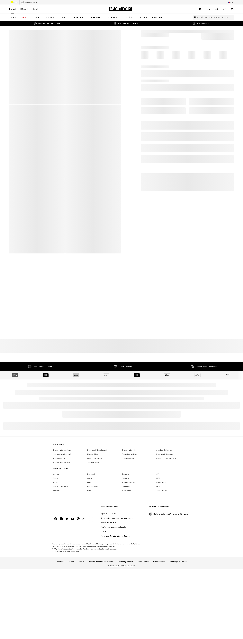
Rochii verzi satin (60, 450)
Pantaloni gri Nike (129, 446)
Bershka (125, 470)
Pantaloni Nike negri (165, 446)
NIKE (89, 483)
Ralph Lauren (92, 479)
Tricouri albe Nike (129, 442)
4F (157, 466)
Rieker (55, 474)
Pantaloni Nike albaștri (97, 442)
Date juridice (143, 554)
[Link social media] (55, 511)
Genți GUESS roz (94, 450)
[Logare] (208, 9)
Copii (35, 9)
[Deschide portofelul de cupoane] (200, 9)
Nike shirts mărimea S (62, 446)
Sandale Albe (93, 455)
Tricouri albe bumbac (62, 442)
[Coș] (232, 9)
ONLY (89, 470)
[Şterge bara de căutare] (231, 17)
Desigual (91, 466)
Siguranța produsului (178, 554)
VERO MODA (161, 483)
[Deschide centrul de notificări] (216, 9)
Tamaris (125, 466)
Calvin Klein (161, 474)
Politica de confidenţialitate (85, 415)
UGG (158, 470)
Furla (89, 474)
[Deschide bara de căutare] (194, 17)
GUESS (159, 479)
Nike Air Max (92, 446)
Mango (56, 466)
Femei (12, 9)
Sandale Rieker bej (164, 442)
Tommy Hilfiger (128, 474)
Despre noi (60, 554)
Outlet (15, 2)
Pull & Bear (126, 483)
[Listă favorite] (224, 9)
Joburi (81, 554)
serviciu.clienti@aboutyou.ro (97, 417)
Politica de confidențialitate (101, 554)
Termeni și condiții (125, 554)
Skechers (56, 483)
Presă (71, 554)
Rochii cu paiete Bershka (166, 450)
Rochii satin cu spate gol (63, 455)
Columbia (126, 479)
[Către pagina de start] (68, 500)
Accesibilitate (159, 554)
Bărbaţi (24, 9)
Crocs (55, 470)
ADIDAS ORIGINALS (61, 479)
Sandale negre (128, 450)
